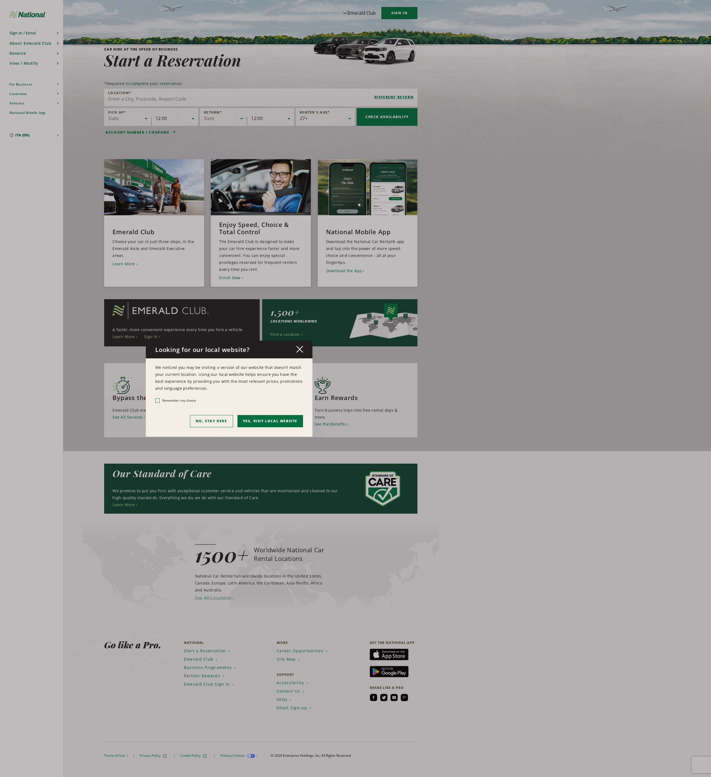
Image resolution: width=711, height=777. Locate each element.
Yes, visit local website (270, 421)
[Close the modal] (299, 349)
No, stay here (211, 421)
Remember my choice (179, 400)
